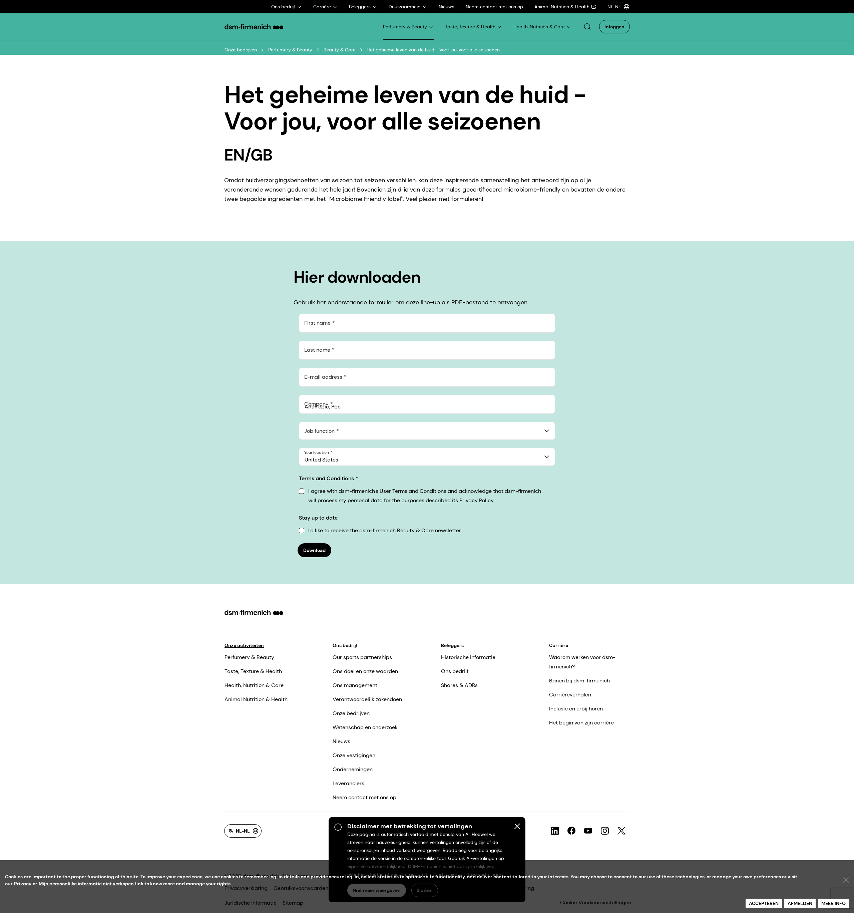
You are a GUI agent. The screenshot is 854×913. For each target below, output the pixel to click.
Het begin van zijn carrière (581, 722)
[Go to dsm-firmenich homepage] (254, 27)
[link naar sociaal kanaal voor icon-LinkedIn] (554, 831)
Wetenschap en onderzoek (365, 727)
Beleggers (452, 645)
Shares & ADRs (459, 685)
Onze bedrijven (241, 50)
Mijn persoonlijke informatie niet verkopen (86, 884)
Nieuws (341, 741)
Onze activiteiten (244, 645)
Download (314, 550)
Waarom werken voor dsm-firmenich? (582, 662)
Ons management (355, 685)
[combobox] (427, 431)
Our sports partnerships (362, 657)
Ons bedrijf (345, 645)
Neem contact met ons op (364, 797)
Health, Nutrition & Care (254, 685)
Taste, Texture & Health (253, 671)
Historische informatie (468, 657)
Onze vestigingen (354, 755)
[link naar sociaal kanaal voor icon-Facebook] (571, 831)
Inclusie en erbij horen (576, 708)
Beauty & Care (340, 50)
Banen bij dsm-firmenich (579, 680)
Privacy (22, 884)
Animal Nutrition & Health (256, 699)
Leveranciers (348, 783)
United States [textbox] (321, 459)
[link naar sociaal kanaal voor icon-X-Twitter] (621, 831)
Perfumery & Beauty (290, 50)
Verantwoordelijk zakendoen (367, 699)
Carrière (558, 645)
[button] (587, 26)
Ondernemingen (353, 769)
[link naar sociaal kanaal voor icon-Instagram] (604, 831)
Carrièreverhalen (570, 694)
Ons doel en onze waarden (365, 671)
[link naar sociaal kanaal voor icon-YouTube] (588, 831)
